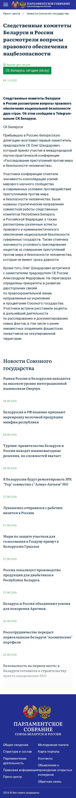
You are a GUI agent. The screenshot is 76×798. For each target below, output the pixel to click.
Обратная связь (49, 782)
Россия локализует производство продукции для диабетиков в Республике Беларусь (32, 574)
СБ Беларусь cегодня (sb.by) (27, 70)
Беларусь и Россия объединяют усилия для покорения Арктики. (36, 606)
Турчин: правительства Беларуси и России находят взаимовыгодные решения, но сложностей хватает (33, 450)
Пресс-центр (11, 13)
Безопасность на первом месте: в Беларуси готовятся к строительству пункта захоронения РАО (34, 670)
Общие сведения (15, 745)
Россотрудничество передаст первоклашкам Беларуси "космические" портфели (37, 636)
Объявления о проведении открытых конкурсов (55, 770)
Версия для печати (18, 64)
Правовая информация (20, 770)
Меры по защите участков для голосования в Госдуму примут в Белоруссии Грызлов (31, 541)
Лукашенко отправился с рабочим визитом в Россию (32, 510)
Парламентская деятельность (14, 761)
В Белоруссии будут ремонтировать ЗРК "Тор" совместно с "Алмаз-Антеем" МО (37, 481)
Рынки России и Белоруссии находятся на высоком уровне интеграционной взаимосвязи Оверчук (37, 383)
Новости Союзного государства (48, 13)
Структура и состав (17, 751)
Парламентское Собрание (38, 728)
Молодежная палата (53, 745)
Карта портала (48, 751)
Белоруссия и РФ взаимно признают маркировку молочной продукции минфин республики (34, 416)
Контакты (45, 758)
